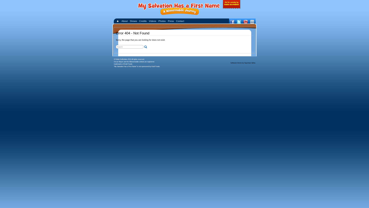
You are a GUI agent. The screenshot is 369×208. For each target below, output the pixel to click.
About (125, 21)
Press (171, 21)
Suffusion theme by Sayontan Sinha (242, 63)
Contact (180, 21)
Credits (143, 21)
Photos (162, 21)
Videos (152, 21)
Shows (133, 21)
